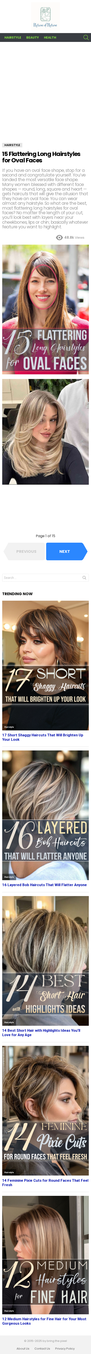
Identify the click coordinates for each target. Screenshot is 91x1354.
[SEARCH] (86, 37)
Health (50, 37)
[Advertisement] (45, 95)
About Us (23, 1348)
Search (84, 578)
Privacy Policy (65, 1348)
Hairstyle (12, 37)
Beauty (32, 37)
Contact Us (42, 1348)
